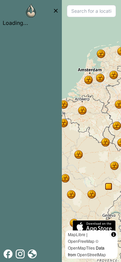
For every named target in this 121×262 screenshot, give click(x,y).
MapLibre (76, 234)
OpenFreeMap (81, 241)
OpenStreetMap (91, 254)
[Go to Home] (31, 11)
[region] (91, 131)
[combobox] (91, 11)
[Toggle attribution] (114, 234)
